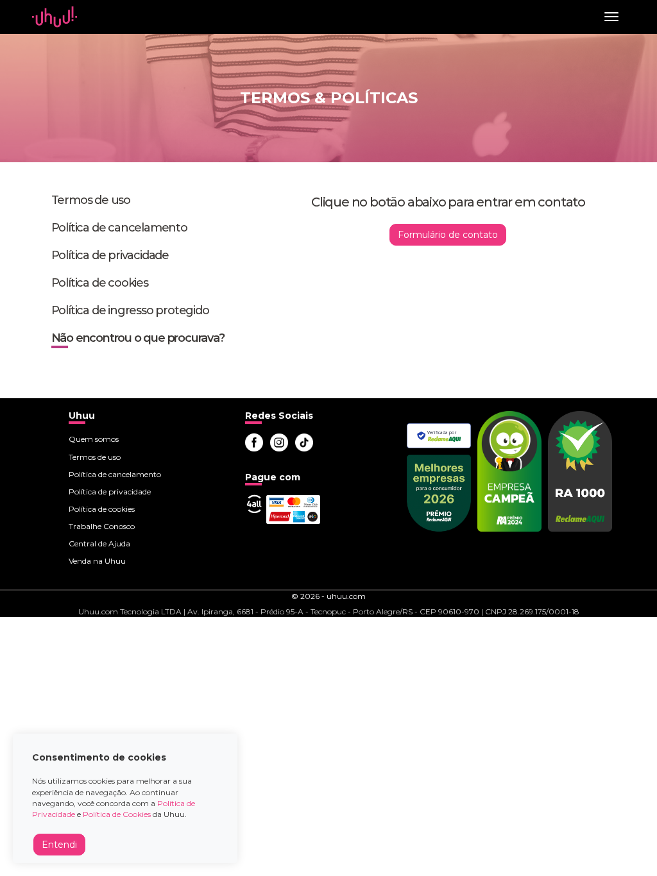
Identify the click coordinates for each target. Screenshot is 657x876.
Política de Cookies (117, 814)
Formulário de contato (448, 234)
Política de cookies (99, 283)
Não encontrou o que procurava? (138, 338)
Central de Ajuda (99, 543)
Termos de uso (90, 200)
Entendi (59, 844)
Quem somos (94, 439)
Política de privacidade (110, 255)
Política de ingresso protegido (130, 310)
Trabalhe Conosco (102, 526)
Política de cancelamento (119, 228)
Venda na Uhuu (97, 561)
